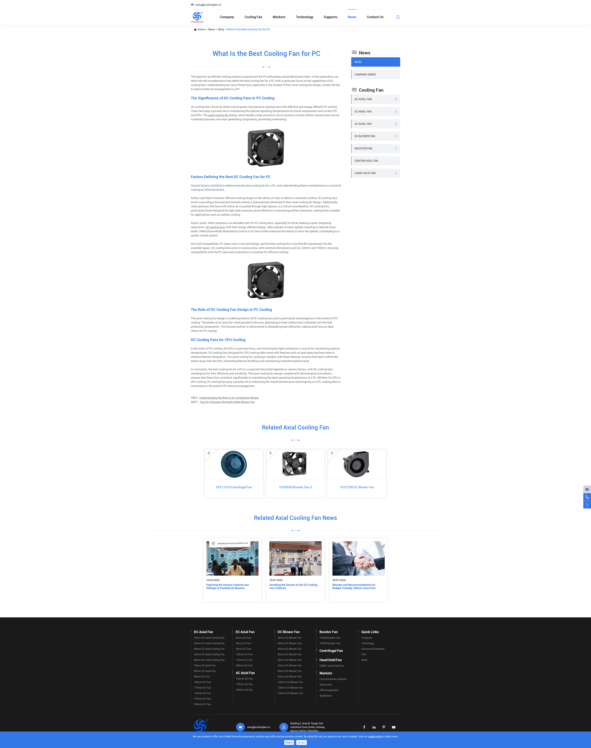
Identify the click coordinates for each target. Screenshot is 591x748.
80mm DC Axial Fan (205, 671)
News (352, 17)
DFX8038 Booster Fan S (295, 487)
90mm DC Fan (202, 676)
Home (201, 29)
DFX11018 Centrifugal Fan (234, 487)
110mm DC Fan (202, 687)
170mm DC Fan (202, 698)
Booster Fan (363, 148)
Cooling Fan (253, 17)
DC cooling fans (215, 227)
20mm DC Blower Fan (290, 637)
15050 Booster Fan (330, 643)
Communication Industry (333, 679)
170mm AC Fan (244, 684)
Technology (304, 17)
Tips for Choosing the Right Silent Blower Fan (227, 402)
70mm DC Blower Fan (290, 665)
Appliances (326, 695)
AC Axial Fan (363, 123)
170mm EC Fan (244, 660)
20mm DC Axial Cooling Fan (209, 637)
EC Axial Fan (363, 111)
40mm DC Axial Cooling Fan (209, 648)
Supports (330, 17)
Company (227, 17)
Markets (279, 17)
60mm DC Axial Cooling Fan (209, 660)
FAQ (363, 654)
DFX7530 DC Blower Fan (357, 487)
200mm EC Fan (244, 665)
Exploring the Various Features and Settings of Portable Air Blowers (227, 586)
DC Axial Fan (363, 99)
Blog (221, 29)
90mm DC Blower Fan (290, 676)
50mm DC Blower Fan (290, 654)
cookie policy (375, 736)
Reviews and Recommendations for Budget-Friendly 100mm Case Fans (354, 586)
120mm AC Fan (244, 678)
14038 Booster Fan (330, 637)
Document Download (372, 648)
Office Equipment (329, 690)
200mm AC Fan (244, 689)
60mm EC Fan (243, 637)
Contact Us (375, 17)
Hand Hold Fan (365, 173)
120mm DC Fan (202, 693)
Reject (289, 742)
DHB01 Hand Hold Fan (332, 665)
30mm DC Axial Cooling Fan (209, 643)
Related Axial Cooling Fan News (295, 517)
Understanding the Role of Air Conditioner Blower (229, 397)
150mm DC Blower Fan (290, 693)
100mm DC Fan (202, 682)
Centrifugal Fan (366, 160)
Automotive (326, 684)
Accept (301, 742)
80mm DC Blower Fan (290, 671)
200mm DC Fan (202, 704)
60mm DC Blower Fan (290, 660)
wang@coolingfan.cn (258, 727)
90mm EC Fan (243, 648)
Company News (365, 74)
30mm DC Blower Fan (290, 643)
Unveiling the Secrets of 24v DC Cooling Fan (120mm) (293, 586)
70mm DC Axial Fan (205, 665)
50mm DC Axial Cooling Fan (209, 654)
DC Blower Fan (365, 136)
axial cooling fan (218, 115)
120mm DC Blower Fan (290, 687)
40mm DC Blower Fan (290, 648)
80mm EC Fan (243, 643)
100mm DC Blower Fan (290, 682)
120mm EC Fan (244, 654)
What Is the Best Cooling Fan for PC (248, 29)
